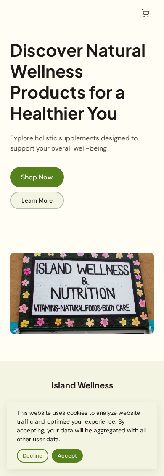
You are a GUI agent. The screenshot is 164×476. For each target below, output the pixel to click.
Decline (32, 455)
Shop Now (37, 177)
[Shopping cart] (145, 13)
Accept (67, 455)
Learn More (37, 200)
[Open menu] (18, 13)
